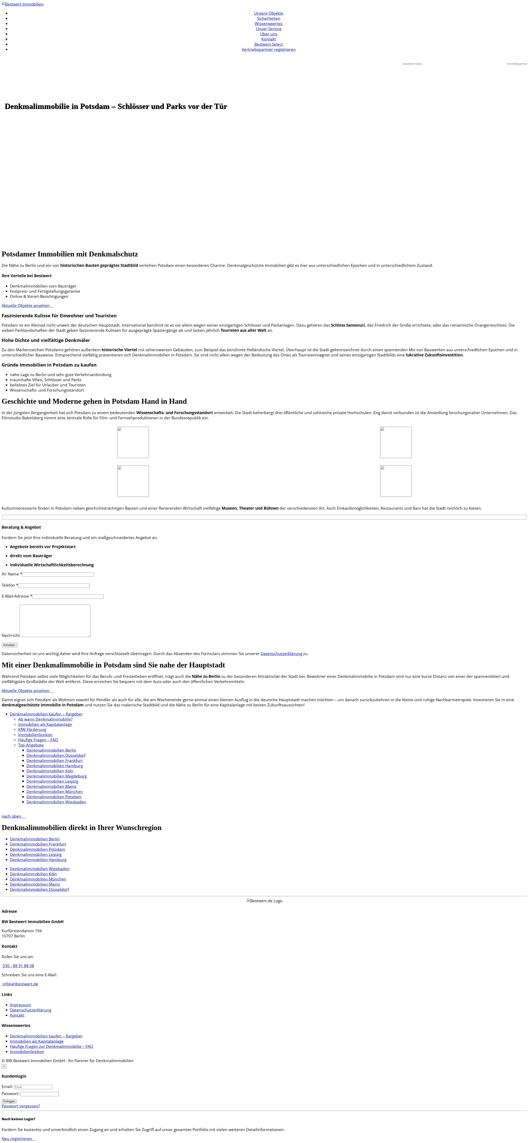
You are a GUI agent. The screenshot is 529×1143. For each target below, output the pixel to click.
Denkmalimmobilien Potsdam (54, 796)
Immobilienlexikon (35, 734)
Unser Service (268, 28)
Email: (8, 1086)
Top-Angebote (31, 745)
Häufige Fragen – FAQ (38, 740)
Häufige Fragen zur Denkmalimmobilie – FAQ (51, 1046)
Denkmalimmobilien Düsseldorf (55, 755)
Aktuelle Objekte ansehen (26, 305)
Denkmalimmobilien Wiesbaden (56, 802)
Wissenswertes (268, 23)
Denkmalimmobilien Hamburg (54, 765)
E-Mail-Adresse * (17, 596)
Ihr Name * (12, 574)
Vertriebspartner (517, 64)
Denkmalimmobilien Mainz (51, 786)
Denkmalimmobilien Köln (50, 771)
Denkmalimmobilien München (54, 791)
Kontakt (268, 39)
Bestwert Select (268, 44)
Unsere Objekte (268, 13)
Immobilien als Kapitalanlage (45, 724)
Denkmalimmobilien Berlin (51, 750)
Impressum (20, 1005)
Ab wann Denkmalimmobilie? (45, 719)
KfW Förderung (32, 729)
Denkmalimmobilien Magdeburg (56, 776)
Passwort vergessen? (21, 1106)
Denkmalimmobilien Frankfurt (54, 760)
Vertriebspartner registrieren (269, 49)
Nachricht (11, 635)
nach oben (12, 816)
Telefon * (10, 585)
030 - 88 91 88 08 (18, 965)
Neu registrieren (17, 1138)
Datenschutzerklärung (282, 653)
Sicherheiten (268, 18)
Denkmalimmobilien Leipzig (52, 781)
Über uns (268, 34)
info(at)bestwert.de (20, 984)
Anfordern (9, 645)
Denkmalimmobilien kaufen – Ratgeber (46, 714)
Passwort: (11, 1093)
